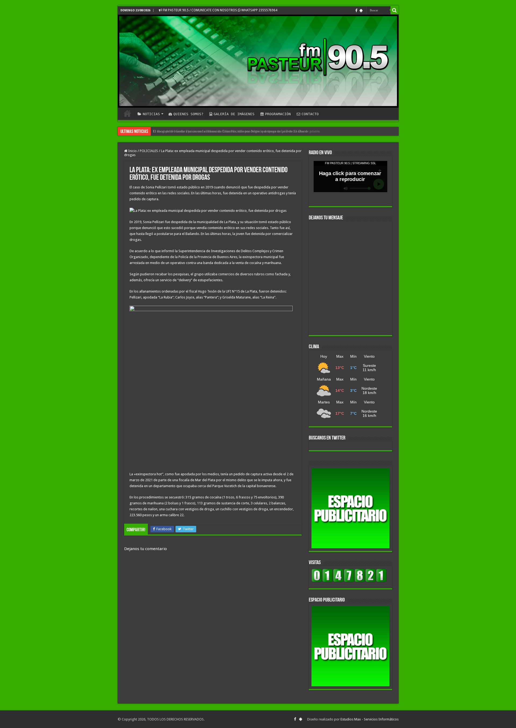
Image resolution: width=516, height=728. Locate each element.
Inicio (132, 151)
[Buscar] (394, 10)
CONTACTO (310, 114)
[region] (350, 508)
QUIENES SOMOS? (188, 114)
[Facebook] (356, 10)
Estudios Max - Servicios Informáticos (370, 719)
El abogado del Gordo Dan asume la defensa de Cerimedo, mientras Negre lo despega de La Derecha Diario (230, 131)
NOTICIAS (151, 114)
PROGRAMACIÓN (278, 114)
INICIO (127, 113)
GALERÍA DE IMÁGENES (234, 114)
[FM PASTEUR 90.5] (258, 61)
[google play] (361, 10)
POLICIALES (149, 151)
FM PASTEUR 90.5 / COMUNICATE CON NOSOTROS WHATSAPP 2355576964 (219, 10)
